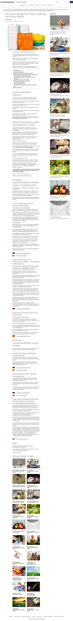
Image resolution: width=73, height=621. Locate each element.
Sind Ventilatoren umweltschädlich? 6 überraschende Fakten (31, 563)
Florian (21, 21)
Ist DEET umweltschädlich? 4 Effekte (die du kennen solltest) (18, 486)
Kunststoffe (17, 130)
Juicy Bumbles (24, 267)
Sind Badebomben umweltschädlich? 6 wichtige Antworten (18, 516)
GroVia (13, 209)
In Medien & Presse (17, 616)
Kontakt (33, 616)
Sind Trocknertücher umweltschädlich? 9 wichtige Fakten (33, 532)
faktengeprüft (8, 19)
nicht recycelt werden (30, 134)
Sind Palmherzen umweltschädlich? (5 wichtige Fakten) (33, 609)
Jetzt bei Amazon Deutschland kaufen (23, 253)
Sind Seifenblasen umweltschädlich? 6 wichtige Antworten (33, 516)
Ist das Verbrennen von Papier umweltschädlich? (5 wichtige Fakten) (18, 471)
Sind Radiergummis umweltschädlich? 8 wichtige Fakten (18, 563)
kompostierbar (15, 245)
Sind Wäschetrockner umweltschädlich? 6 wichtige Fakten (33, 547)
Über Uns (10, 616)
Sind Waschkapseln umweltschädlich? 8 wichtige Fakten (18, 547)
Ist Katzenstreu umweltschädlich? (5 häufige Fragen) (32, 471)
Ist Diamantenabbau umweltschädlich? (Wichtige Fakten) (32, 486)
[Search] (71, 2)
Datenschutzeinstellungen (48, 616)
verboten (18, 137)
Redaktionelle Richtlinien (26, 616)
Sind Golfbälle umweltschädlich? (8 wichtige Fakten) (18, 609)
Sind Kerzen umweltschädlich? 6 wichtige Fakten (18, 532)
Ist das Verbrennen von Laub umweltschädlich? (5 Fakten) (18, 502)
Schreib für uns (39, 616)
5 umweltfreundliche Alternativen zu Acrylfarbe (17, 594)
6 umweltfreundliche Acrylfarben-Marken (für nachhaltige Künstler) (17, 578)
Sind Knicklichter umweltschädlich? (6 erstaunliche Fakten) (31, 594)
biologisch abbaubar (19, 283)
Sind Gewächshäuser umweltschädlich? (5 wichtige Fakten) (33, 578)
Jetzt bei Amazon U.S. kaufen (21, 255)
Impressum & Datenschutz (59, 616)
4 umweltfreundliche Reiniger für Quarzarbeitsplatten (33, 502)
